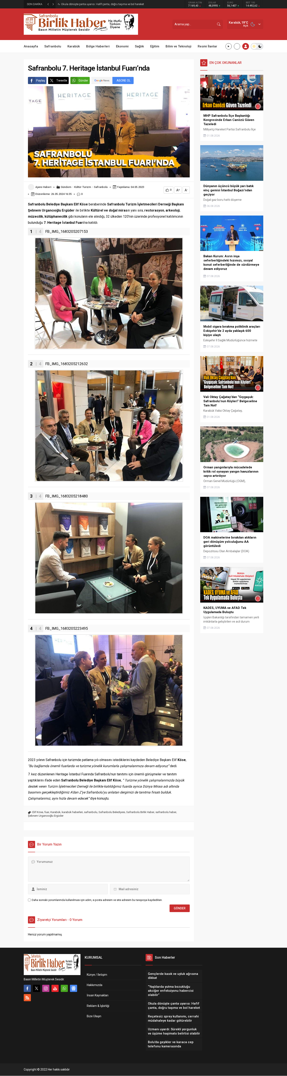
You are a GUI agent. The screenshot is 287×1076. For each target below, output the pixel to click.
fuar (46, 812)
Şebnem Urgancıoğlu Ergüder (45, 815)
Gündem (66, 187)
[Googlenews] (73, 988)
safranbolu (90, 812)
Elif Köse (37, 812)
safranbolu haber (165, 812)
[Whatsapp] (64, 988)
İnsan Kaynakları (97, 995)
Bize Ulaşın (94, 1016)
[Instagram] (45, 988)
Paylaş (40, 80)
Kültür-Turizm (82, 187)
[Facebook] (27, 988)
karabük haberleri (72, 812)
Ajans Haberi (43, 187)
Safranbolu (101, 187)
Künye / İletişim (97, 974)
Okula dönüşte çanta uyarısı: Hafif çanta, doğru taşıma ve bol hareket (102, 4)
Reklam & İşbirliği (98, 1006)
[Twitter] (36, 988)
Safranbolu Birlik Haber (140, 812)
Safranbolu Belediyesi (112, 812)
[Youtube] (55, 988)
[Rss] (27, 997)
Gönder (83, 80)
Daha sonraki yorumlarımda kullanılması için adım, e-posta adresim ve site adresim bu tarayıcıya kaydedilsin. (97, 900)
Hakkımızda (94, 985)
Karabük (55, 812)
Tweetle (61, 80)
